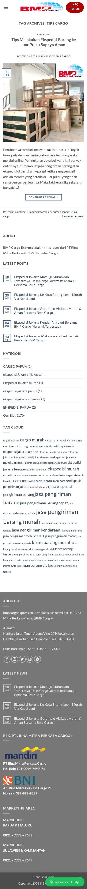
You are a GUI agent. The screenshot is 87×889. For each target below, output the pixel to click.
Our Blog (43, 34)
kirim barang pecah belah (41, 549)
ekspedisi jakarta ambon (20, 451)
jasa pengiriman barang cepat (44, 503)
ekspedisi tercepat (39, 487)
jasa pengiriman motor (60, 536)
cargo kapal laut (11, 440)
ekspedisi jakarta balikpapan (53, 452)
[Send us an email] (29, 659)
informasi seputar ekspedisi (54, 212)
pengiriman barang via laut (33, 565)
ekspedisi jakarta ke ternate (37, 457)
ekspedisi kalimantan (36, 469)
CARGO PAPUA (15, 366)
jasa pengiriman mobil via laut (23, 536)
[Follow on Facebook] (7, 659)
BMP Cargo (63, 56)
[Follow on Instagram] (14, 659)
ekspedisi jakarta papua (20, 391)
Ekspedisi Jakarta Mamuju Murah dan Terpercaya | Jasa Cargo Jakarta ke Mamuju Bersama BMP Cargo (45, 281)
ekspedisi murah (63, 469)
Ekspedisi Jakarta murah (20, 383)
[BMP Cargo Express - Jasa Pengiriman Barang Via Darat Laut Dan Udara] (41, 7)
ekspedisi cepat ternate (61, 446)
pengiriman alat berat (30, 554)
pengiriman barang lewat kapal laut (40, 560)
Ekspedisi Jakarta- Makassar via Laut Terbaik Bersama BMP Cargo (46, 338)
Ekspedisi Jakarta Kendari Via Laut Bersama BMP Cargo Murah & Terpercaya (45, 324)
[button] (5, 7)
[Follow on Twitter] (22, 659)
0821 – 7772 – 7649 (17, 860)
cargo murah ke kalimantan (60, 440)
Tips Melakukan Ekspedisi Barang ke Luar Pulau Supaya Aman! (43, 42)
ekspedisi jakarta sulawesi (22, 399)
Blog (36, 877)
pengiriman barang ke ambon (56, 554)
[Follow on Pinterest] (37, 659)
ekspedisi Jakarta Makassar (23, 374)
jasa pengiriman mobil (72, 530)
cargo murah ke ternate (35, 446)
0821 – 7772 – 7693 (17, 835)
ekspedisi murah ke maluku (18, 475)
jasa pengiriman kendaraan (36, 529)
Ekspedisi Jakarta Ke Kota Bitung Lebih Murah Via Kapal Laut (48, 296)
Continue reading (43, 197)
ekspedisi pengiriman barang (50, 481)
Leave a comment (73, 216)
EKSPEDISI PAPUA (17, 407)
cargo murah (32, 439)
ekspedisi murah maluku (49, 475)
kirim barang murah (51, 542)
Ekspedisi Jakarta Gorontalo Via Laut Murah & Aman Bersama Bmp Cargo (47, 310)
